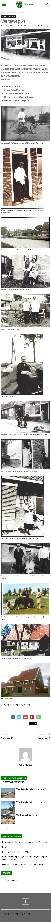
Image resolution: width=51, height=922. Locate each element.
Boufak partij (7, 847)
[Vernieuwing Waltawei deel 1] (8, 810)
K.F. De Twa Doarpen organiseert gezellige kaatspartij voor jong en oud (25, 857)
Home (3, 12)
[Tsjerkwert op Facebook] (25, 901)
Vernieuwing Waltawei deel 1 (31, 802)
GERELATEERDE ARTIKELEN (14, 778)
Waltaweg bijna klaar (27, 815)
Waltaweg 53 (44, 738)
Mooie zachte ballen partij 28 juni (16, 852)
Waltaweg (20, 12)
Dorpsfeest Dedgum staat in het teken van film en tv (24, 842)
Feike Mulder (11, 26)
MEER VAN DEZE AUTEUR (13, 782)
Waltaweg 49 (7, 738)
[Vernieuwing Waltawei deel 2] (8, 793)
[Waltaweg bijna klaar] (8, 819)
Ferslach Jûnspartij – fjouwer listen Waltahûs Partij (24, 864)
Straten (11, 12)
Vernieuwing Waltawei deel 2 (31, 789)
